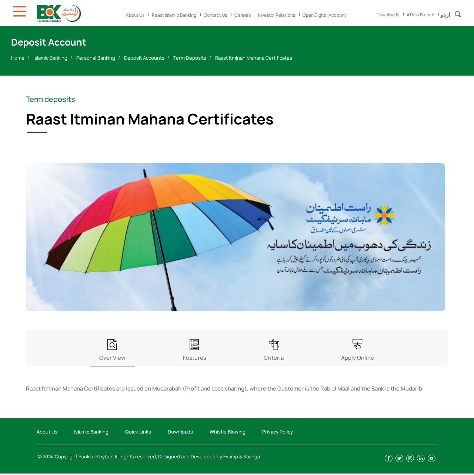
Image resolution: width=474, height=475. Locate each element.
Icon (20, 11)
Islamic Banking (50, 57)
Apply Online (357, 358)
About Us (135, 15)
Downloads (388, 14)
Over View (112, 358)
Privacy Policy (277, 431)
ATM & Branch (420, 14)
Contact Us (215, 15)
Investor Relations (276, 15)
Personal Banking (95, 57)
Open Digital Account (324, 15)
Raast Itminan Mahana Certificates (253, 57)
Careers (242, 15)
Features (194, 358)
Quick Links (138, 431)
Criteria (274, 358)
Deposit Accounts (144, 57)
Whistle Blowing (228, 431)
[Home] (77, 14)
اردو (445, 14)
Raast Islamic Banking (174, 15)
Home (17, 57)
